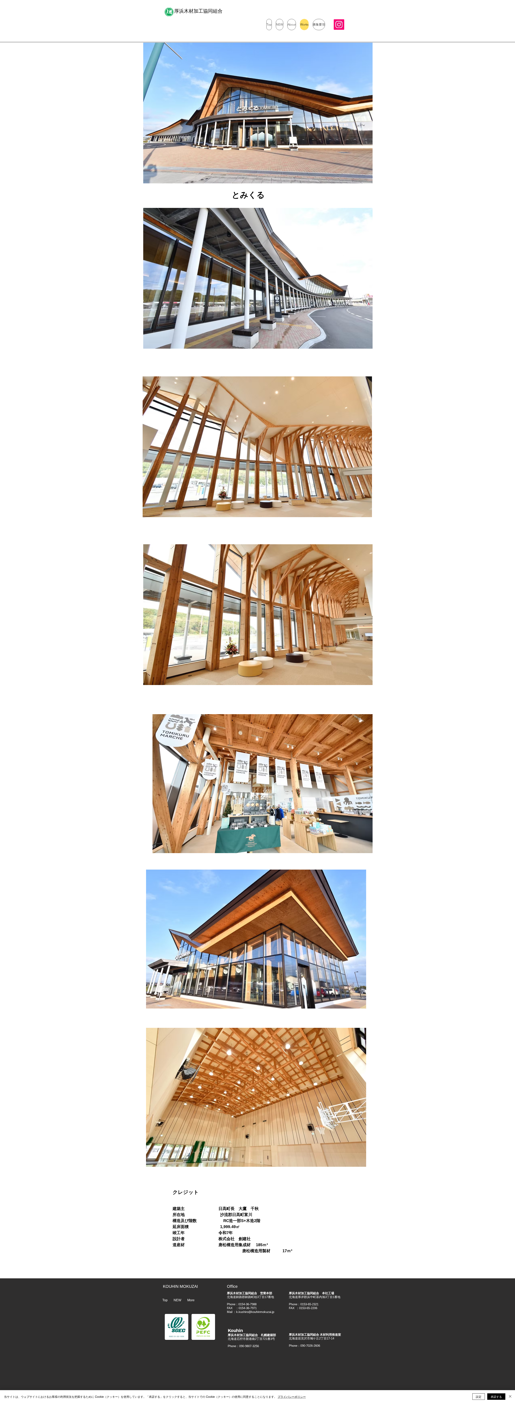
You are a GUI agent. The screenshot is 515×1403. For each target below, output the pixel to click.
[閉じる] (510, 1396)
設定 (478, 1397)
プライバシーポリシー (292, 1397)
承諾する (496, 1397)
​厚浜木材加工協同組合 (198, 11)
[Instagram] (339, 24)
